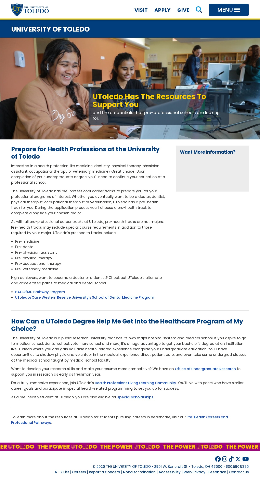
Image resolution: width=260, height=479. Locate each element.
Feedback (217, 472)
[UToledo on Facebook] (218, 459)
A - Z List (62, 472)
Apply (162, 10)
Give (183, 10)
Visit (141, 10)
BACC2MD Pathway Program (40, 291)
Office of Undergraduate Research (205, 368)
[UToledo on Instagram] (224, 459)
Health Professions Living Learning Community (135, 382)
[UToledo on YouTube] (245, 459)
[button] (199, 10)
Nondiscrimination (139, 472)
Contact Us (239, 472)
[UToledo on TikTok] (231, 459)
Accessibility (170, 472)
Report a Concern (104, 472)
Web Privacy (194, 472)
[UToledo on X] (238, 459)
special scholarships (135, 397)
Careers (79, 472)
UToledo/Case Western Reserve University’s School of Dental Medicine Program (84, 297)
